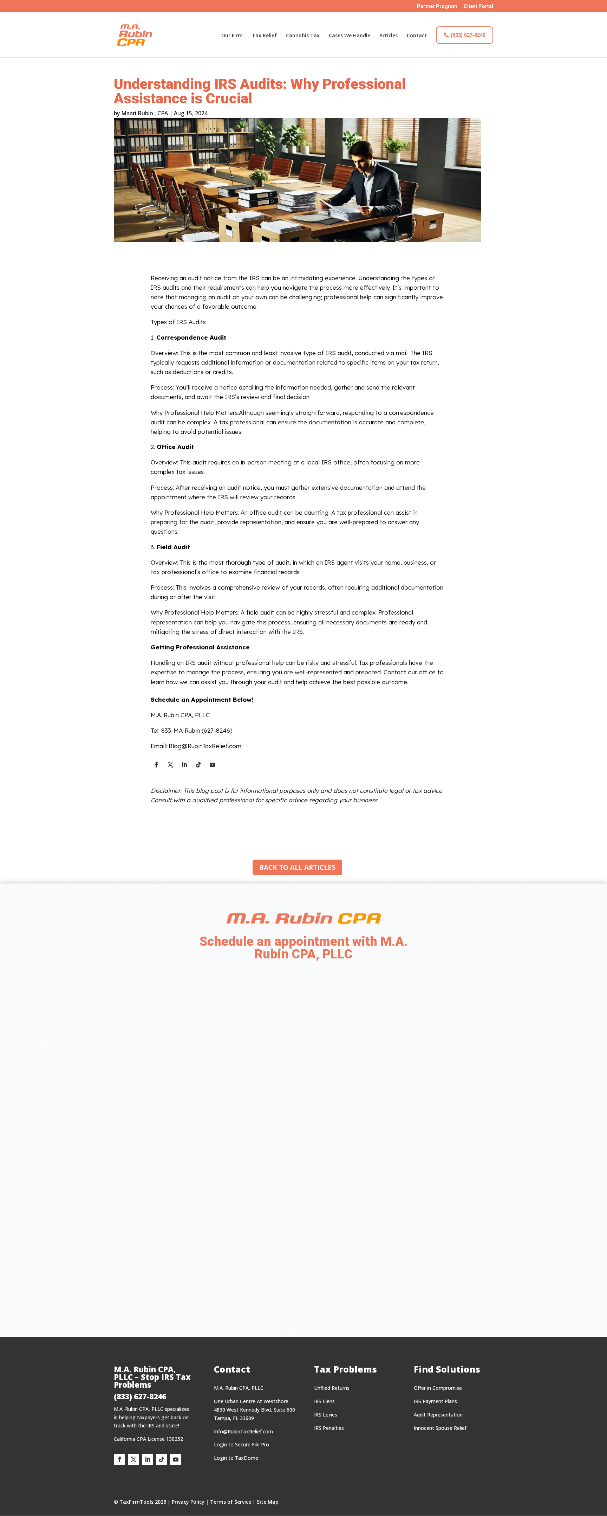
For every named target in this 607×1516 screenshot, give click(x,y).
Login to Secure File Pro (241, 1444)
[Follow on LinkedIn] (184, 764)
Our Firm (232, 35)
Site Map (268, 1501)
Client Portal (478, 6)
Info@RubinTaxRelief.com (243, 1431)
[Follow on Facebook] (156, 764)
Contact (417, 35)
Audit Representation (438, 1414)
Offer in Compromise (438, 1388)
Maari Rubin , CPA (144, 113)
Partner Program (437, 6)
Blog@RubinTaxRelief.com (205, 746)
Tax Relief (264, 35)
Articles (388, 35)
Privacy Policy (188, 1501)
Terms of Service (230, 1501)
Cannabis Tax (303, 35)
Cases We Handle (349, 35)
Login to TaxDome (236, 1457)
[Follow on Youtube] (212, 764)
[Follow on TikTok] (198, 764)
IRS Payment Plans (435, 1401)
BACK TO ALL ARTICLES (297, 867)
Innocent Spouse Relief (440, 1428)
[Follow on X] (170, 764)
